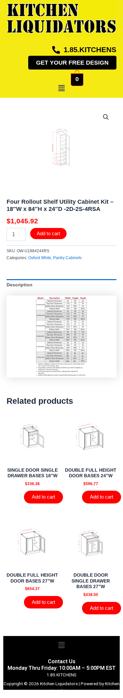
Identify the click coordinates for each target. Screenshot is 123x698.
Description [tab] (19, 284)
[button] (61, 88)
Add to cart (48, 233)
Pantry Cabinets (67, 258)
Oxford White (39, 258)
